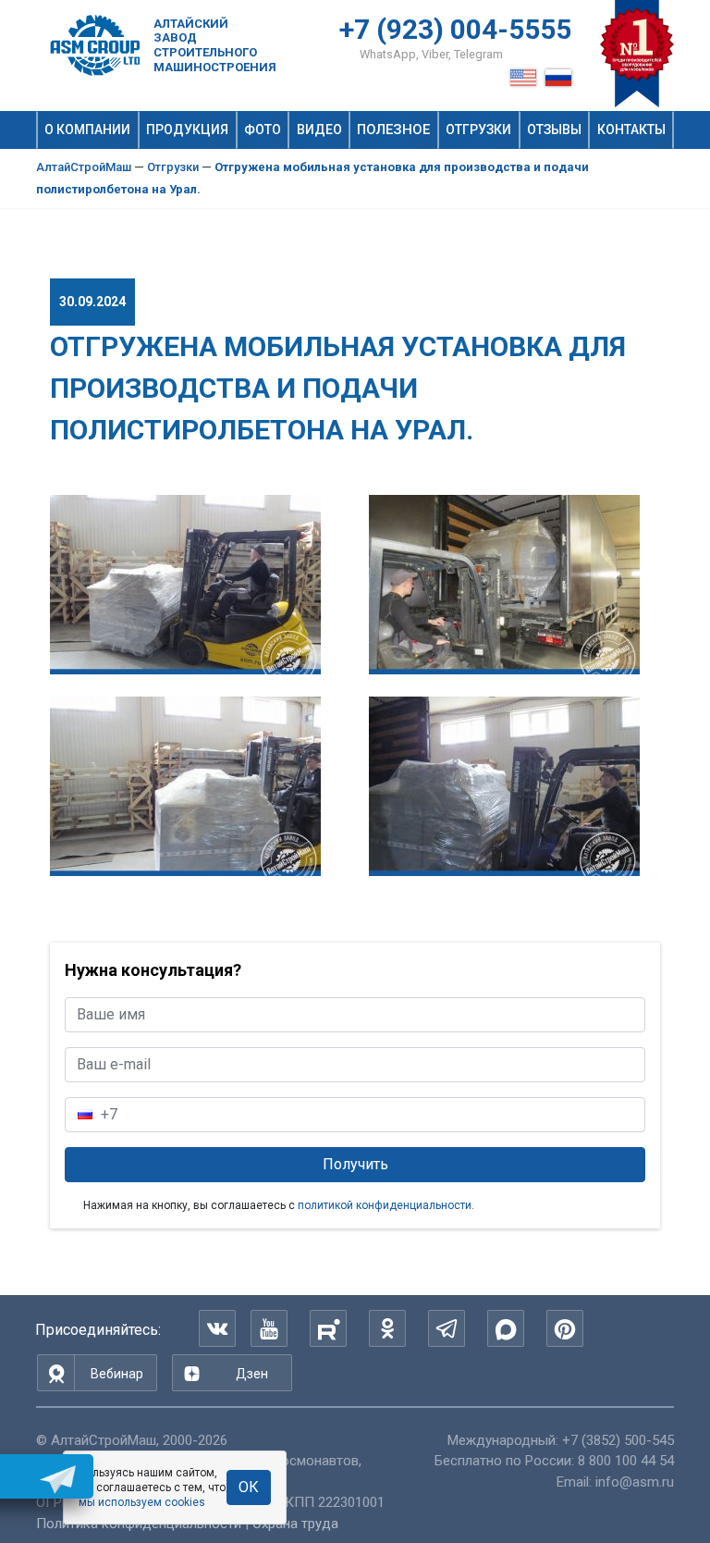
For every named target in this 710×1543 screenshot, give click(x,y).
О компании (87, 129)
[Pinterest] (564, 1328)
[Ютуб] (269, 1328)
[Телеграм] (446, 1328)
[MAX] (505, 1328)
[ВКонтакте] (217, 1328)
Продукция (187, 129)
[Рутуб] (328, 1328)
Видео (319, 129)
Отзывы (554, 129)
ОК (249, 1487)
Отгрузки (478, 129)
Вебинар (117, 1373)
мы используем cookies (142, 1502)
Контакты (631, 129)
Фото (262, 129)
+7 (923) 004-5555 (455, 29)
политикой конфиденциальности (384, 1205)
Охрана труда (295, 1523)
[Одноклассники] (387, 1328)
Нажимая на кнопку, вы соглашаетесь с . (278, 1205)
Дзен (252, 1373)
